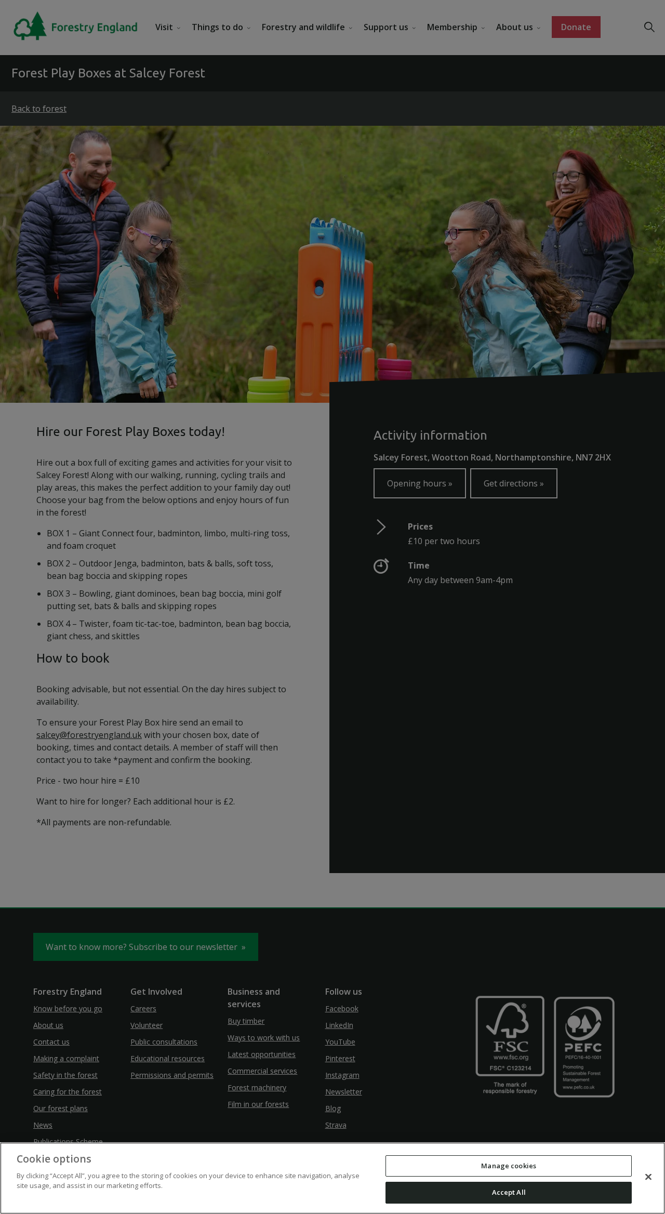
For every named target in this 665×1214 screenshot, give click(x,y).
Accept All (509, 1192)
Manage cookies (508, 1165)
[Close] (648, 1176)
